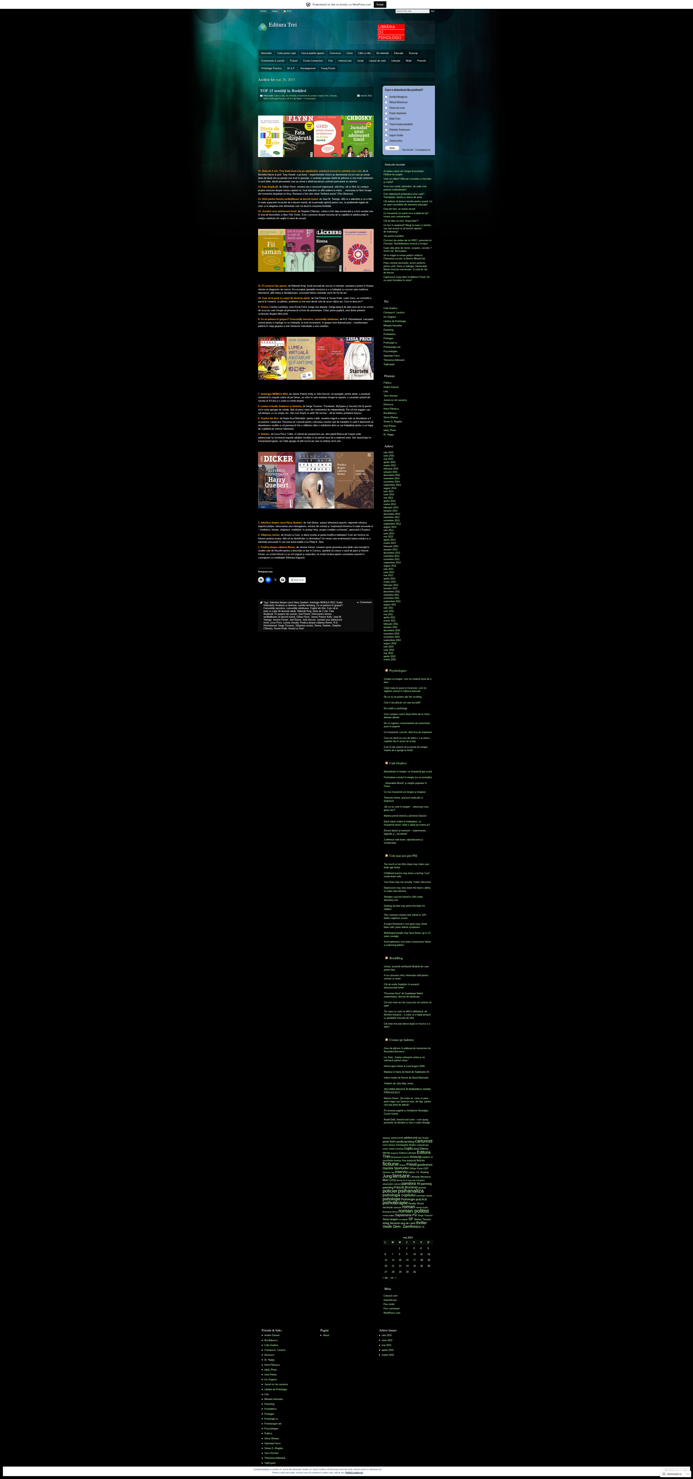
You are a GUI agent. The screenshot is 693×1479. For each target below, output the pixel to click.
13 (386, 1260)
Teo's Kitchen (390, 395)
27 (386, 1272)
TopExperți (389, 364)
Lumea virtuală (290, 622)
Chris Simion (389, 1145)
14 (393, 1260)
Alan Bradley (423, 1138)
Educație (398, 53)
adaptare (386, 1138)
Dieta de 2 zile (320, 611)
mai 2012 (388, 575)
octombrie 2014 (391, 481)
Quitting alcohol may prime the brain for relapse (404, 907)
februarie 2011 (390, 624)
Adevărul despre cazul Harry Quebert (289, 602)
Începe (380, 4)
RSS (289, 11)
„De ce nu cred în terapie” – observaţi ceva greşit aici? (406, 808)
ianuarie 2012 (390, 588)
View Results (407, 150)
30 (407, 1272)
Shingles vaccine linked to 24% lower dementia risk (403, 898)
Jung (387, 1176)
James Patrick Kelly (321, 616)
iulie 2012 (388, 569)
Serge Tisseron (286, 625)
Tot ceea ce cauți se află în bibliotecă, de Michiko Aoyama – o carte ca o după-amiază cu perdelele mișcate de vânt (407, 1014)
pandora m (411, 1183)
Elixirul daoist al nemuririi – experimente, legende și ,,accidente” (405, 832)
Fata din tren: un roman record (399, 209)
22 (400, 1266)
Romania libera (390, 1212)
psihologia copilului (399, 1195)
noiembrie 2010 (391, 633)
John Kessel (308, 619)
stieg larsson (391, 1223)
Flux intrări (389, 1304)
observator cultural (392, 1184)
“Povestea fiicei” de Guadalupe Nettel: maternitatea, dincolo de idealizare (404, 995)
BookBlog (396, 958)
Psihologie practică (414, 1199)
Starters (326, 625)
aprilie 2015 (389, 462)
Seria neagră (390, 1219)
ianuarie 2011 (390, 627)
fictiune (391, 1164)
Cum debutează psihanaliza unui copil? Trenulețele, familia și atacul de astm (403, 196)
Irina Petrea (389, 426)
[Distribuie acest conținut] (386, 670)
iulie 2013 (388, 530)
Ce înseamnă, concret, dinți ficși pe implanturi (408, 732)
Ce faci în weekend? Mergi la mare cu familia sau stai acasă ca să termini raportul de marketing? (407, 228)
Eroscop (413, 53)
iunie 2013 (388, 533)
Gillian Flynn (303, 616)
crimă (392, 1148)
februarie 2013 (390, 546)
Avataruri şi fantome (286, 605)
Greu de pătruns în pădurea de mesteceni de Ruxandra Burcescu (407, 1050)
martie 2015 (389, 465)
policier (390, 1190)
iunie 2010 (388, 650)
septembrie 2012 (392, 562)
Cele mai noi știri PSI (403, 855)
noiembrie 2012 (391, 556)
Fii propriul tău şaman (285, 614)
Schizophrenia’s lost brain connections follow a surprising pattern (407, 943)
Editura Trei (283, 24)
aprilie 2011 (389, 617)
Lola (385, 391)
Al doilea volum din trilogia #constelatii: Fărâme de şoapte (403, 173)
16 (407, 1260)
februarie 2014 (390, 507)
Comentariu (366, 602)
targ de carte (408, 1223)
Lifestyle (395, 60)
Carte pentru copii (286, 53)
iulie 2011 (388, 607)
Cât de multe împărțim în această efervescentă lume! (401, 986)
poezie (422, 1187)
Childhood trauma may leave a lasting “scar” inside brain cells (407, 875)
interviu (401, 1172)
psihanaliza (411, 1191)
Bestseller (266, 53)
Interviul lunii (345, 60)
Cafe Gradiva (390, 308)
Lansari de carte (377, 60)
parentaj (426, 1184)
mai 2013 (388, 536)
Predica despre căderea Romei (316, 622)
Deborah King (304, 611)
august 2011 (389, 604)
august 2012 (389, 565)
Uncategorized (307, 68)
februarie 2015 (390, 468)
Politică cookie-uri (354, 1472)
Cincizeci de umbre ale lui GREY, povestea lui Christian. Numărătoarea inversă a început (407, 242)
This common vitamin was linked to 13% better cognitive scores (405, 916)
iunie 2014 (388, 494)
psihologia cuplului (424, 1196)
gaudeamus (424, 1164)
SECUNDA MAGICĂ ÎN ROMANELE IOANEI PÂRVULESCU (407, 1091)
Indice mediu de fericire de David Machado (406, 1077)
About (275, 11)
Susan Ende (280, 628)
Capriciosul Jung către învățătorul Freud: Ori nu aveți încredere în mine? (406, 279)
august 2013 (389, 527)
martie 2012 (389, 581)
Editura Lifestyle (407, 1153)
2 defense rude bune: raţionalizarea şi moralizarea (403, 841)
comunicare (423, 1145)
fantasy (397, 1161)
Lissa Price (276, 622)
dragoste (394, 1153)
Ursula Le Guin (296, 628)
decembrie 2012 (391, 552)
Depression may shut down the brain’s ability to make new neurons (407, 889)
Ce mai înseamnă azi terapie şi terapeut (405, 792)
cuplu (408, 1148)
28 (393, 1272)
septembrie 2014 (392, 485)
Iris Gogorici (389, 317)
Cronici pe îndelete (401, 1040)
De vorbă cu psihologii (395, 708)
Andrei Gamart (391, 387)
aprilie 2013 (389, 539)
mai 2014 (388, 497)
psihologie (391, 1199)
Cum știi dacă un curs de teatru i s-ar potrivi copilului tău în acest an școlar (407, 740)
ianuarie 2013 (390, 549)
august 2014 (389, 488)
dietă (416, 1148)
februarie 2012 (390, 585)
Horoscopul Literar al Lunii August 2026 (404, 1066)
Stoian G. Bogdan (392, 421)
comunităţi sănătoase (297, 608)
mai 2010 (388, 653)
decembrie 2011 (391, 591)
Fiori (330, 60)
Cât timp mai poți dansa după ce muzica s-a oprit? (407, 1025)
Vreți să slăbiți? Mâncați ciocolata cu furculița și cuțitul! (407, 180)
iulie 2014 (388, 491)
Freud (411, 1164)
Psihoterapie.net (391, 347)
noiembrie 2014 (391, 478)
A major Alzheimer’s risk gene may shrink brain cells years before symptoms (405, 925)
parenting (388, 1187)
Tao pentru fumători (393, 236)
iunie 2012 (388, 572)
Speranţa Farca (391, 355)
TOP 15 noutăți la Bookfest (283, 90)
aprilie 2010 (389, 656)
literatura (425, 1176)
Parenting (388, 330)
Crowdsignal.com (422, 150)
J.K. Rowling (422, 1172)
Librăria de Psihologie (394, 321)
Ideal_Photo (389, 430)
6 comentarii (310, 98)
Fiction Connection (313, 60)
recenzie (388, 1207)
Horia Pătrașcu (391, 408)
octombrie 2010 (391, 637)
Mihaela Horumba (392, 325)
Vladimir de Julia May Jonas (398, 1083)
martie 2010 (389, 659)
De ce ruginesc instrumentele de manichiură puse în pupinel (407, 725)
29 (400, 1272)
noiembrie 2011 (391, 594)
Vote (392, 148)
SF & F (291, 68)
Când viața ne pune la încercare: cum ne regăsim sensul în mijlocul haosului (405, 690)
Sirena (317, 625)
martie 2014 (389, 504)
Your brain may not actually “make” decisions (407, 882)
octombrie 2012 (391, 559)
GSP (425, 1168)
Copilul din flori (318, 608)
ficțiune (403, 1165)
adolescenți (410, 1137)
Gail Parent (304, 614)
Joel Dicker (295, 619)
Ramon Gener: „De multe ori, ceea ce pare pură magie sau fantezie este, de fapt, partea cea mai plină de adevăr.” (407, 1101)
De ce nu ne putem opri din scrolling (402, 696)
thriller (421, 1223)
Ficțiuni (294, 60)
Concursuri (335, 53)
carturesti (423, 1141)
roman (408, 1206)
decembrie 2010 (391, 630)
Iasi (392, 1172)
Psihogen (388, 338)
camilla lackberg (306, 605)
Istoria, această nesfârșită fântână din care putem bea (406, 968)
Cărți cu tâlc (364, 53)
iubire (411, 1172)
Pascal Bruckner (406, 1187)
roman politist (413, 1211)
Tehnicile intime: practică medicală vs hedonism (403, 799)
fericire (421, 1160)
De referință (382, 53)
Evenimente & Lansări (272, 60)
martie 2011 (389, 620)
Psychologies (390, 351)
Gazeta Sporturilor (396, 1168)
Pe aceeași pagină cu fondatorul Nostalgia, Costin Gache (406, 1112)
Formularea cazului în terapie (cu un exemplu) (408, 777)
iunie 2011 (388, 611)
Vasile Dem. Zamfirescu (402, 1226)
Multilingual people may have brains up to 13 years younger (407, 935)
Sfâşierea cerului (304, 625)
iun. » (393, 1277)
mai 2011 (388, 614)
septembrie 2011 (392, 601)
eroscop (416, 1157)
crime (385, 1149)
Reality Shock (416, 1203)
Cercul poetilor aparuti (312, 53)
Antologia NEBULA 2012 (322, 602)
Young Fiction (328, 68)
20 (386, 1266)
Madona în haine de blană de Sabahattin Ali (406, 1072)
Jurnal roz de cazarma (395, 400)
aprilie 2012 (389, 578)
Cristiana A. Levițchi (393, 312)
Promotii (421, 60)
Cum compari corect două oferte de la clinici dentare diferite (407, 716)
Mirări (409, 60)
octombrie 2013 (391, 520)
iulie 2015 (388, 452)
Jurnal (360, 60)
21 (393, 1266)
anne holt (389, 1141)
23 (407, 1266)
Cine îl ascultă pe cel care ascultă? (402, 702)
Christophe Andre (406, 1144)
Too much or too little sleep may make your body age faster (406, 866)
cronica (399, 1148)
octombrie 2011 (391, 598)
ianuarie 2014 (390, 510)
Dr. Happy (388, 434)
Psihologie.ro (390, 342)
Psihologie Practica (271, 68)
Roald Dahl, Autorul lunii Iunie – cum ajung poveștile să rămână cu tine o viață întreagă (407, 1121)
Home (263, 11)
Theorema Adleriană (393, 360)
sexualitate (403, 1219)
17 (414, 1260)
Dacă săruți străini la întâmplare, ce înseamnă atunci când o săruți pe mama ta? (407, 823)
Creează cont (390, 1295)
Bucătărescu (390, 413)
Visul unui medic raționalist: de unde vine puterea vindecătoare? (404, 188)
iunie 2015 (388, 455)
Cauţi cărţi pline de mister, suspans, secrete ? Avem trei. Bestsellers (407, 250)
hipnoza (387, 1172)
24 (414, 1266)
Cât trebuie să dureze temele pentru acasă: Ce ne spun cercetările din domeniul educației (407, 203)
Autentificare (390, 1300)
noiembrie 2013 (391, 517)
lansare (401, 1176)
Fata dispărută (409, 1160)
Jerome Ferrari (280, 619)
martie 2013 (389, 543)
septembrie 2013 (392, 523)
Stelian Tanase (422, 1219)
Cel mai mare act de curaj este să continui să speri (407, 1004)
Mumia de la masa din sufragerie (410, 1180)
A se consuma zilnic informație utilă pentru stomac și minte (406, 977)
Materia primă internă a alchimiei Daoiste (405, 815)
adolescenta (397, 1138)
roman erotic (422, 1207)
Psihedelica (389, 334)
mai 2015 (388, 459)
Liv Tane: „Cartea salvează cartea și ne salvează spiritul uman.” (404, 1059)
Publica (387, 382)
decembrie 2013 (391, 514)
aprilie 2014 (389, 501)
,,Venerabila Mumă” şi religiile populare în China (405, 785)
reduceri (397, 1207)
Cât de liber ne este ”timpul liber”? (401, 220)
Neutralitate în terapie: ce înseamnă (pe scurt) (408, 771)
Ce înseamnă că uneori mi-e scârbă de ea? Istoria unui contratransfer (405, 215)
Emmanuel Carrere (400, 1157)
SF (410, 1219)
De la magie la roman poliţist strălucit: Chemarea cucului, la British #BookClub (404, 257)
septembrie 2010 (392, 640)
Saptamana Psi (406, 1215)
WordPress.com (391, 1312)
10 (414, 1254)
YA (422, 1227)
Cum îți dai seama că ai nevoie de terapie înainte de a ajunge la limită (405, 749)
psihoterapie (395, 1202)
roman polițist (388, 1215)
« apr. (385, 1277)
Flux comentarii (391, 1308)
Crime (349, 53)
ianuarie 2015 (390, 472)
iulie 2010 (388, 646)
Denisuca (388, 404)
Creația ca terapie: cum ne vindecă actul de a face (407, 681)
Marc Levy (389, 1180)
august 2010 (389, 643)
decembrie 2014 (391, 475)
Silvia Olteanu (390, 417)
